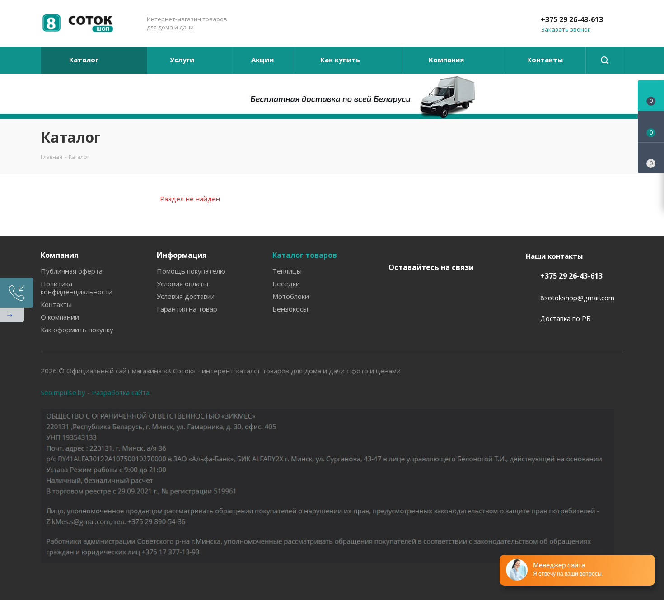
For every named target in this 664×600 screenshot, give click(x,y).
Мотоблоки (290, 296)
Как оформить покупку (77, 329)
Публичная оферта (72, 270)
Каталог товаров (304, 255)
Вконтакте (397, 288)
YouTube (443, 288)
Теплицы (287, 270)
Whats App (397, 311)
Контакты (56, 304)
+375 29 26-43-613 (572, 19)
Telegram (420, 288)
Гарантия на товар (187, 308)
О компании (60, 316)
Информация (182, 255)
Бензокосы (290, 308)
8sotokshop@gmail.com (577, 297)
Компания (60, 255)
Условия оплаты (182, 283)
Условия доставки (186, 296)
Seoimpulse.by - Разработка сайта (95, 392)
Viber (465, 288)
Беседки (286, 283)
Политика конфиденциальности (76, 287)
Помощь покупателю (191, 270)
